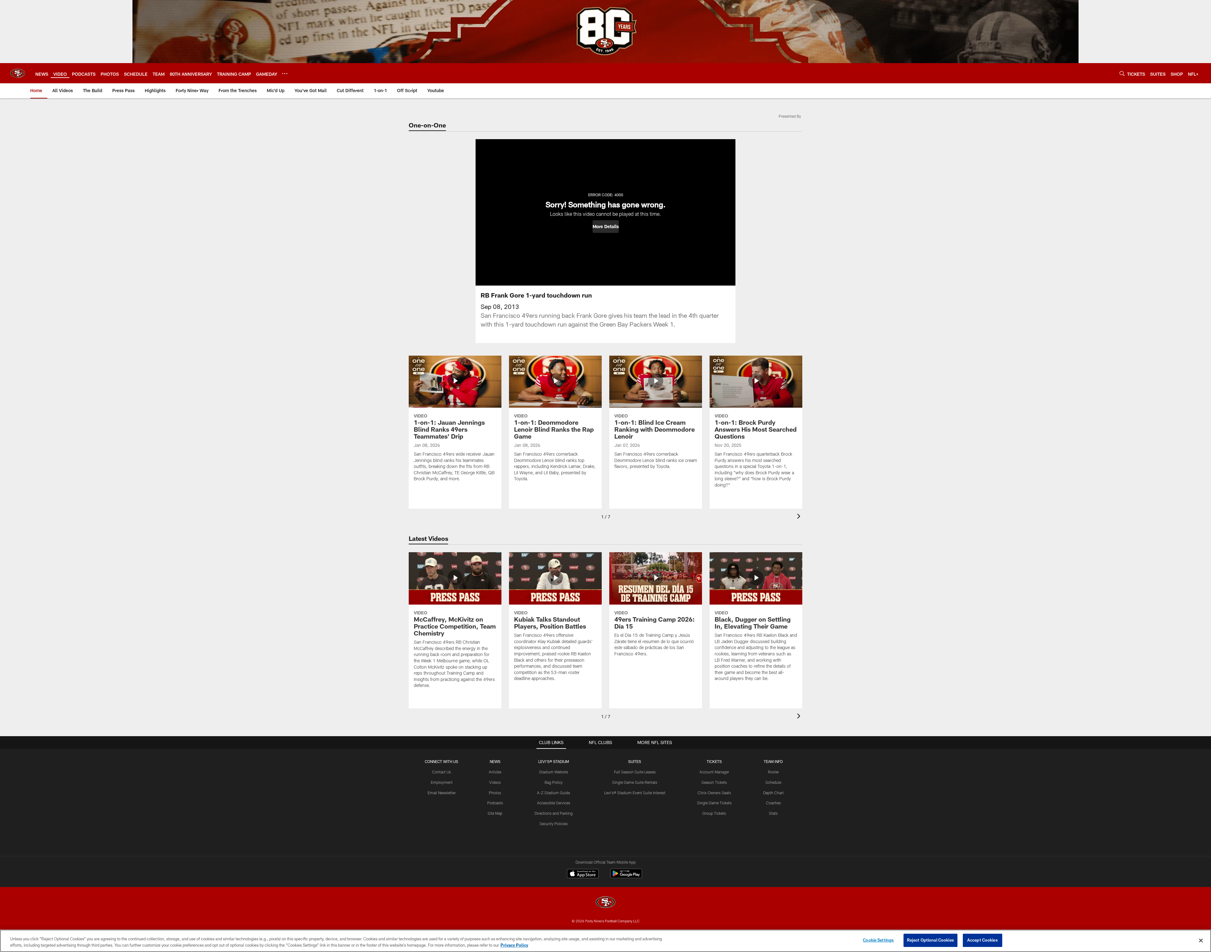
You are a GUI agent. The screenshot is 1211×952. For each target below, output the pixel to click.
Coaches (773, 803)
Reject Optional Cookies (930, 940)
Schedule (773, 782)
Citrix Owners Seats (714, 792)
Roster (773, 772)
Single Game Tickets (714, 803)
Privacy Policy (514, 945)
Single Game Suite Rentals (634, 782)
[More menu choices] (284, 73)
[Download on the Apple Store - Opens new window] (582, 874)
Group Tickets (714, 813)
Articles (495, 772)
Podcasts (495, 803)
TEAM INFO (773, 761)
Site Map (495, 813)
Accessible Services (553, 803)
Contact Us (441, 772)
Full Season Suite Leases (635, 772)
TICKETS (714, 761)
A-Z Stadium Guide (553, 792)
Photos (495, 792)
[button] (606, 226)
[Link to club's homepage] (17, 73)
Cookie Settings (878, 940)
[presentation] (799, 517)
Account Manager (714, 772)
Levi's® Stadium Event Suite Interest (634, 792)
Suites (634, 761)
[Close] (1201, 940)
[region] (605, 941)
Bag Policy (554, 782)
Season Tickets (714, 782)
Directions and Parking (554, 813)
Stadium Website (553, 772)
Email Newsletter (442, 792)
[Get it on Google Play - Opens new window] (626, 876)
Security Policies (554, 823)
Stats (773, 813)
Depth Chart (773, 792)
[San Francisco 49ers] (605, 903)
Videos (495, 782)
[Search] (1122, 73)
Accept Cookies (982, 940)
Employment (442, 782)
